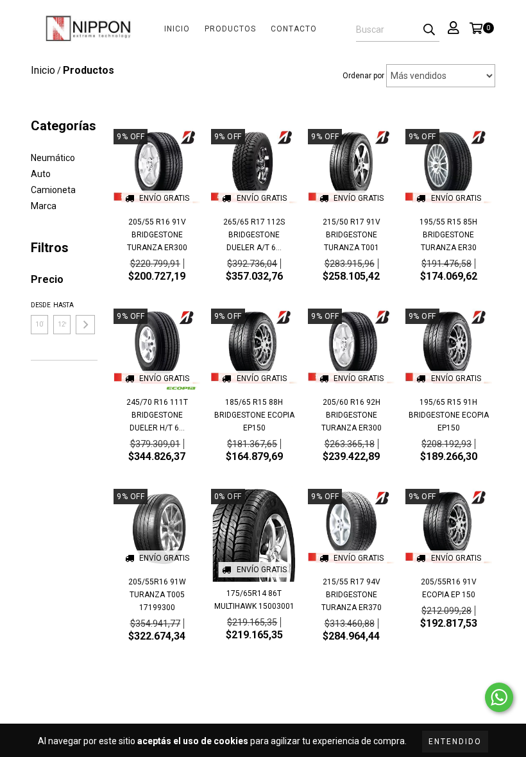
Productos (230, 28)
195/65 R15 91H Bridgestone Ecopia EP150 (449, 415)
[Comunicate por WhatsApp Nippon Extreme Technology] (499, 697)
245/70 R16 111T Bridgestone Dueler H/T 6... (157, 415)
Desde (39, 305)
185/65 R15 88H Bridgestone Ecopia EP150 (254, 415)
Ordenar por (363, 75)
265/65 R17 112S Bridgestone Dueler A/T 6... (254, 234)
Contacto (294, 28)
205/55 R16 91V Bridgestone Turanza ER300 (157, 234)
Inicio (177, 28)
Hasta (62, 305)
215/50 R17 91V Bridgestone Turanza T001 (351, 234)
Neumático (53, 158)
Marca (43, 206)
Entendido (455, 741)
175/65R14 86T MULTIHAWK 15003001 (254, 600)
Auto (41, 174)
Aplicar (85, 324)
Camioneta (53, 190)
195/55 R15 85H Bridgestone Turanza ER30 (448, 234)
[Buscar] (429, 30)
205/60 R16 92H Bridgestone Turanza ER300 (351, 415)
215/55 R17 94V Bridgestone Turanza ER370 (351, 594)
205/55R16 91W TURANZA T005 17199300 (157, 594)
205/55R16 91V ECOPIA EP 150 (449, 588)
